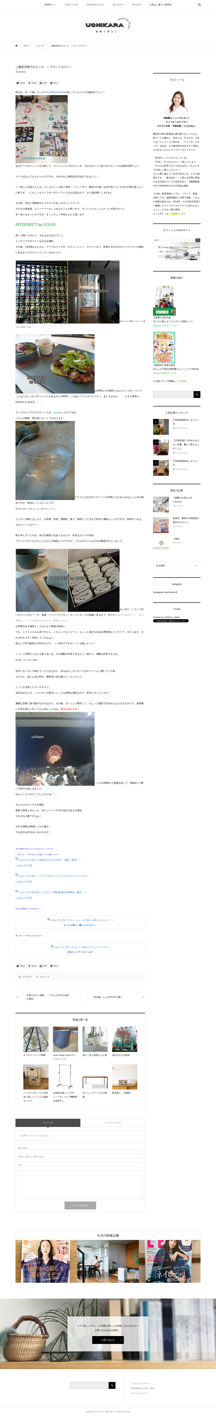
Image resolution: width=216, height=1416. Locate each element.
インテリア (26, 977)
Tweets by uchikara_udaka (166, 617)
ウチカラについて (95, 4)
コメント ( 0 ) (48, 1122)
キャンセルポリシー (139, 1393)
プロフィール (71, 4)
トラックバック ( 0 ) (113, 1123)
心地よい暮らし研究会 (161, 4)
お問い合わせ (108, 1340)
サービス (136, 4)
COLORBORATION (54, 92)
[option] (46, 1261)
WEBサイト (50, 4)
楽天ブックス (170, 325)
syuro (56, 412)
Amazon (157, 325)
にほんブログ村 (23, 865)
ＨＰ (138, 321)
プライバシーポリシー (140, 1383)
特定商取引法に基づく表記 (142, 1388)
